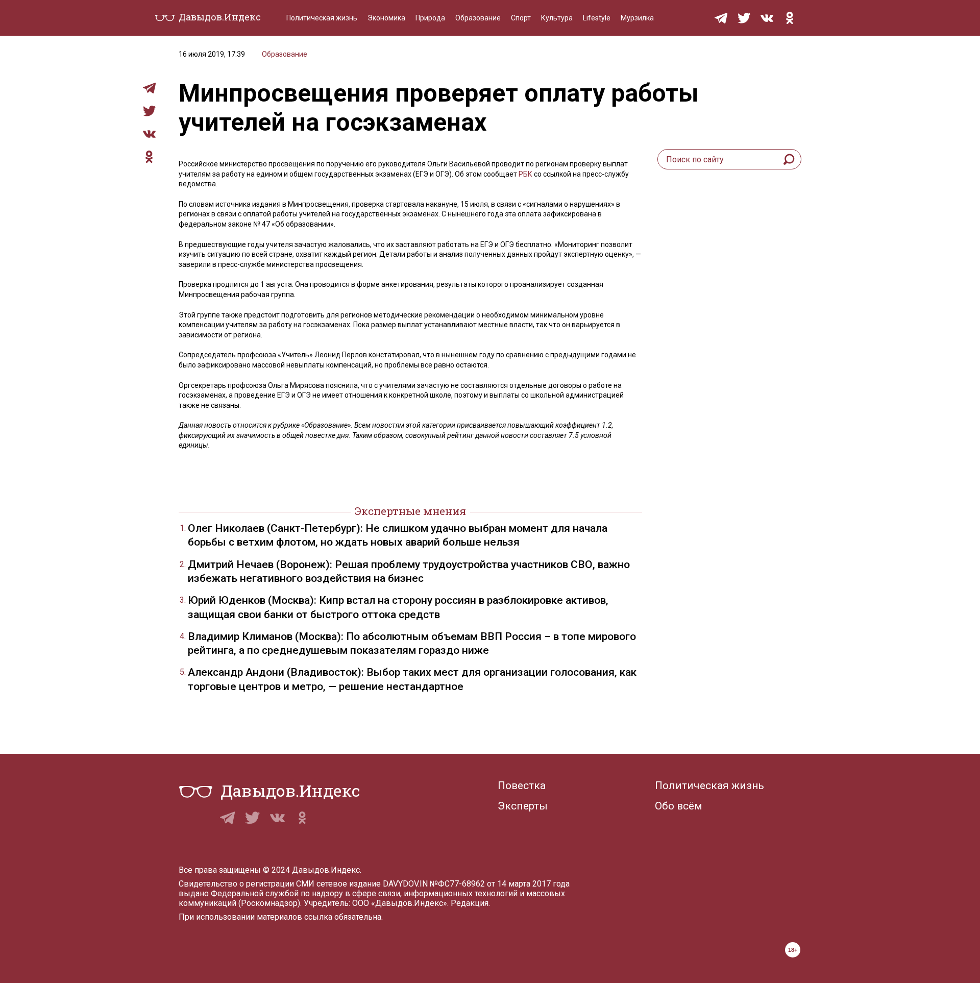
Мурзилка (637, 18)
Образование (478, 18)
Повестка (522, 785)
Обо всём (678, 806)
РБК (525, 174)
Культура (557, 18)
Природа (430, 18)
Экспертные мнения (410, 511)
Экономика (386, 18)
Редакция (469, 903)
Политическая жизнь (321, 18)
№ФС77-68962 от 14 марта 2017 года (500, 884)
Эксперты (523, 806)
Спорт (521, 18)
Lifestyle (596, 18)
